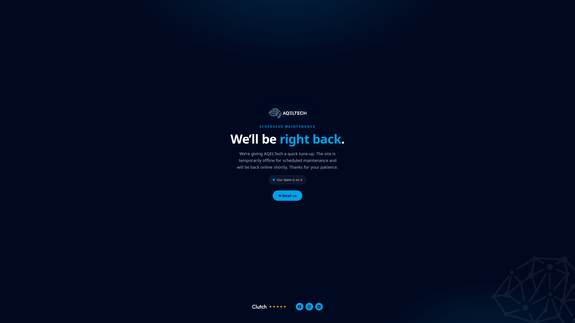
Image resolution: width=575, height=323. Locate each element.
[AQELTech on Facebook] (299, 306)
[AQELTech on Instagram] (309, 306)
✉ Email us (287, 195)
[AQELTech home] (288, 113)
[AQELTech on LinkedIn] (319, 306)
